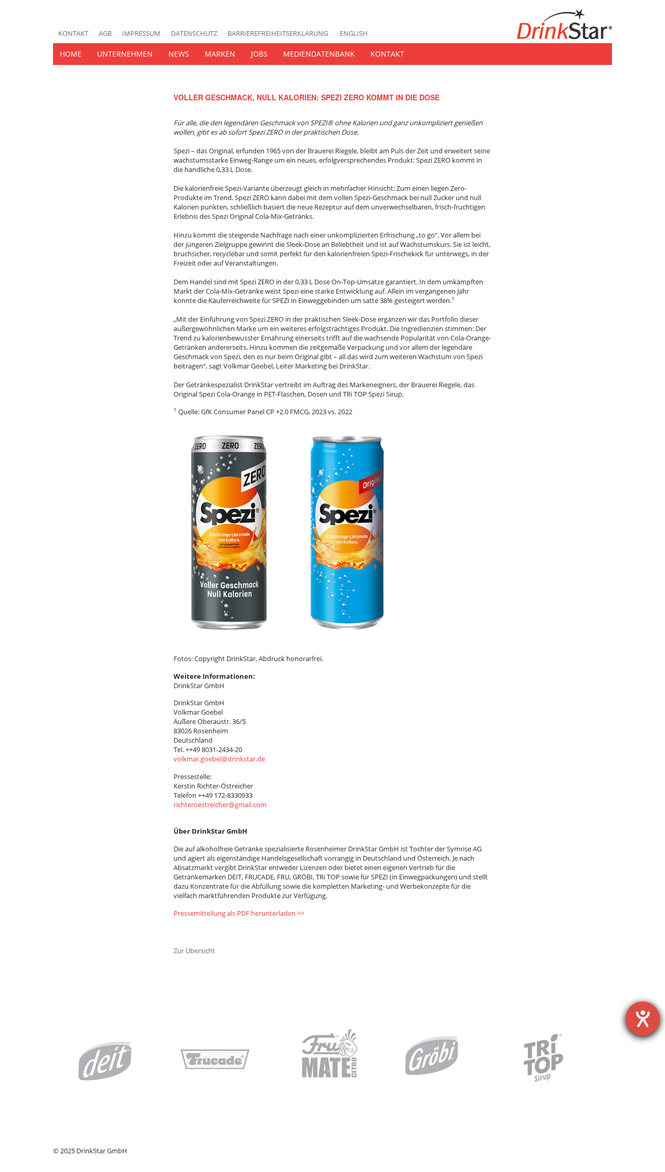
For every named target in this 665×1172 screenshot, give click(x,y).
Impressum (141, 33)
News (178, 54)
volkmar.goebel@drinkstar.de (219, 758)
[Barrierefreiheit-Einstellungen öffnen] (643, 1019)
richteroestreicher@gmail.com (220, 804)
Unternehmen (125, 54)
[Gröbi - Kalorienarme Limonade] (432, 1056)
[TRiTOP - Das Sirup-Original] (543, 1057)
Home (71, 54)
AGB (105, 33)
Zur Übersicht (194, 950)
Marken (220, 54)
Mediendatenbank (319, 54)
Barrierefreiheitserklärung (278, 33)
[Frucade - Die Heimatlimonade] (216, 1060)
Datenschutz (194, 33)
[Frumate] (329, 1058)
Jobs (259, 54)
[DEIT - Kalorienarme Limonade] (105, 1061)
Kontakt (73, 33)
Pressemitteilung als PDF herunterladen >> (239, 913)
